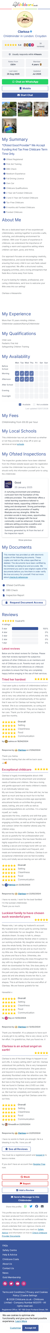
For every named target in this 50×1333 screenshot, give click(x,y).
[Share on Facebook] (37, 1206)
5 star (4, 628)
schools (20, 444)
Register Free (39, 1164)
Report (26, 1183)
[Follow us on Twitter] (11, 1283)
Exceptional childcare (16, 769)
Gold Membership (11, 1277)
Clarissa (22, 750)
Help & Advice (9, 1254)
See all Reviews (18, 1149)
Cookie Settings (29, 1295)
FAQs (5, 1245)
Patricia (11, 885)
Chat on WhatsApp (26, 81)
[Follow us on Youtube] (17, 1283)
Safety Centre (9, 1250)
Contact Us (8, 1268)
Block (26, 1176)
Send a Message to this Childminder (26, 1199)
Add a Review (26, 1190)
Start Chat (26, 95)
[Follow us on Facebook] (5, 1283)
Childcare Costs (10, 1259)
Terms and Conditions (13, 1292)
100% (45, 628)
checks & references (18, 577)
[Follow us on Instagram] (23, 1283)
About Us (7, 1264)
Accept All (30, 1328)
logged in (40, 1155)
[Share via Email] (42, 1206)
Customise (15, 1328)
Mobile (26, 88)
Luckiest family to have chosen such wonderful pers (23, 914)
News (5, 1273)
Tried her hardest (14, 679)
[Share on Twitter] (31, 1206)
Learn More (21, 1321)
